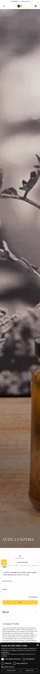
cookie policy (5, 652)
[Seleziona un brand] (20, 6)
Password (4, 589)
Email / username (6, 581)
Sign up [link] (5, 612)
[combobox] (38, 645)
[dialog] (20, 658)
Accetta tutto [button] (11, 670)
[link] (35, 6)
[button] (20, 667)
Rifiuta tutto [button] (29, 670)
